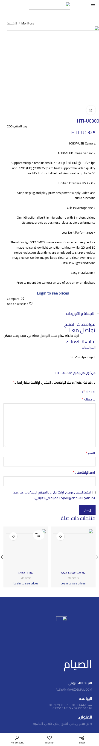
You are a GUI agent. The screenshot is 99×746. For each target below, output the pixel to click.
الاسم (91, 453)
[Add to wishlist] (60, 536)
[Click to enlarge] (91, 110)
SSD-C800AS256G (73, 572)
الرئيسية (12, 23)
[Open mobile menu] (93, 5)
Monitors (27, 23)
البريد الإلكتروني (84, 472)
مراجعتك (89, 399)
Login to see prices (53, 293)
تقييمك (89, 391)
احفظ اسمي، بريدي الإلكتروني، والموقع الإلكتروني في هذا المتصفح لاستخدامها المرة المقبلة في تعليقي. (54, 495)
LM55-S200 (25, 572)
